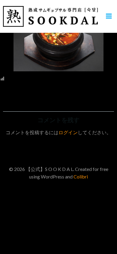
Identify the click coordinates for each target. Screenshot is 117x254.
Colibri (81, 176)
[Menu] (109, 16)
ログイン (68, 132)
